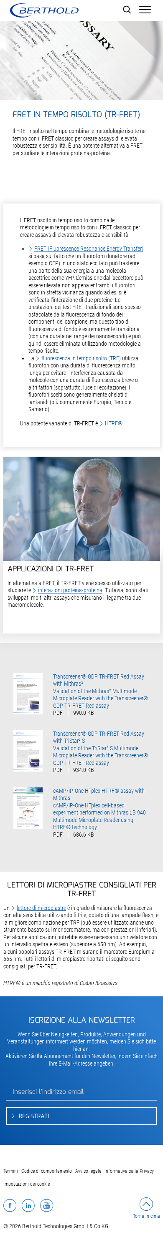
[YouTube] (46, 1205)
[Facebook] (9, 1205)
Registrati (34, 1116)
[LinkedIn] (28, 1205)
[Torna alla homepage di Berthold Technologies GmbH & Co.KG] (44, 10)
